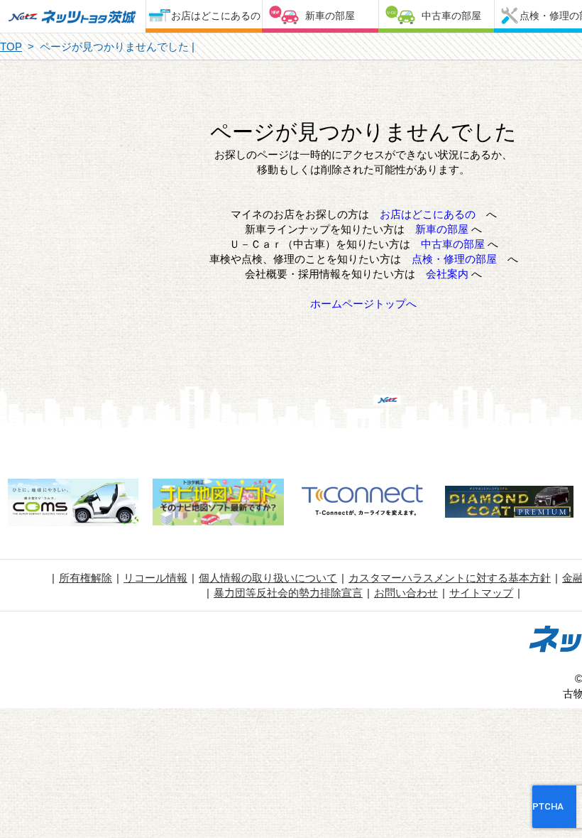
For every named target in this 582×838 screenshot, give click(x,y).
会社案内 (447, 274)
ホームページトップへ (363, 304)
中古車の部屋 (451, 15)
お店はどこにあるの (215, 15)
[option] (73, 504)
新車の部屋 (330, 15)
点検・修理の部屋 (454, 259)
